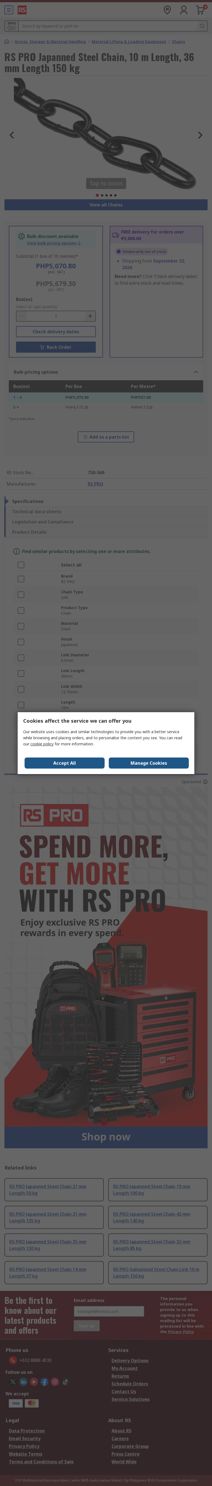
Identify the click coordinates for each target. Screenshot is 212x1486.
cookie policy (42, 743)
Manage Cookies (149, 763)
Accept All (64, 763)
